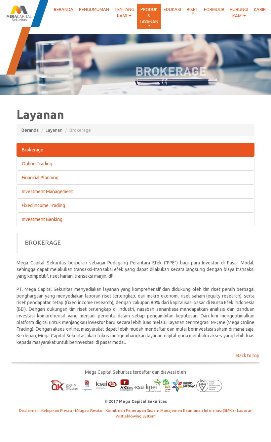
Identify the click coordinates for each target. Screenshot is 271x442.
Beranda (63, 9)
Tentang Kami (124, 12)
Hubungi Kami (239, 12)
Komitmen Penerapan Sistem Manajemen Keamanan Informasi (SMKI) (170, 410)
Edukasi (172, 9)
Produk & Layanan (149, 15)
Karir (260, 9)
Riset (192, 9)
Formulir (214, 9)
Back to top (247, 355)
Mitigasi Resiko (89, 410)
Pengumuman (94, 9)
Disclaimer (29, 410)
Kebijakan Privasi (57, 410)
